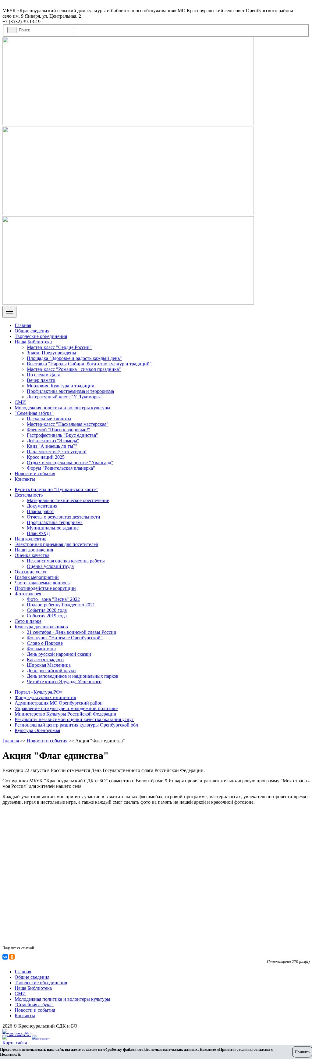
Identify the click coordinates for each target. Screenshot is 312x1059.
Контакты (25, 479)
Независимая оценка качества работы (66, 560)
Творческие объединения (41, 336)
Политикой (10, 1054)
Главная (23, 325)
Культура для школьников (41, 626)
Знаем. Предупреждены (51, 352)
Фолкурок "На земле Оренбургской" (65, 637)
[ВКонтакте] (5, 957)
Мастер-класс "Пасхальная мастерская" (67, 424)
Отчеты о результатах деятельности (63, 516)
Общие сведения (32, 330)
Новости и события (35, 473)
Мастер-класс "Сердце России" (59, 347)
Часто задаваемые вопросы (43, 582)
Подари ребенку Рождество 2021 (61, 604)
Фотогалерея (28, 593)
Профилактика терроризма (55, 522)
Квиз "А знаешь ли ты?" (52, 446)
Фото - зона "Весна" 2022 (53, 599)
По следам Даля (43, 374)
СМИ (20, 402)
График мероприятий (37, 577)
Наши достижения (34, 549)
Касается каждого (45, 659)
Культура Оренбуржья (37, 730)
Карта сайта (14, 1042)
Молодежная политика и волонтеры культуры (62, 407)
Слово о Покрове (45, 643)
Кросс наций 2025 (46, 457)
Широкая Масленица (49, 665)
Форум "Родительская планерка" (61, 468)
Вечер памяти (41, 380)
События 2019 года (47, 615)
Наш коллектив (31, 538)
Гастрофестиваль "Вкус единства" (62, 435)
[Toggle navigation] (9, 312)
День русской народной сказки (59, 654)
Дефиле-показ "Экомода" (53, 440)
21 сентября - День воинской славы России (71, 632)
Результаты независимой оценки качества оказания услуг (74, 719)
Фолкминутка (41, 648)
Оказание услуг (31, 571)
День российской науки (51, 670)
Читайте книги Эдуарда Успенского (64, 681)
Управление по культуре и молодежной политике (66, 708)
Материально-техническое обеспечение (68, 500)
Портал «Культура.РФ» (38, 692)
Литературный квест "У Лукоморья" (65, 396)
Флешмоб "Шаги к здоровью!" (58, 429)
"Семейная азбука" (34, 413)
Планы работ (40, 511)
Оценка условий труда (50, 566)
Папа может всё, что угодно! (57, 451)
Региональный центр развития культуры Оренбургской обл (76, 724)
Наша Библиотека (33, 341)
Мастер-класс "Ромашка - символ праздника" (74, 369)
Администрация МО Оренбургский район (59, 702)
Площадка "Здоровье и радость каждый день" (74, 358)
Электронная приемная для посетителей (56, 544)
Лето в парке (28, 621)
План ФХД (38, 533)
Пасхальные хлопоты (49, 418)
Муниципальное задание (53, 527)
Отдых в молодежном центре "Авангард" (70, 462)
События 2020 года (47, 610)
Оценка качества (32, 555)
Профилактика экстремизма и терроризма (70, 391)
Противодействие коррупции (45, 588)
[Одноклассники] (12, 957)
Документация (42, 505)
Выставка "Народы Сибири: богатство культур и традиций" (89, 363)
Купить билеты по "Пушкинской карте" (56, 489)
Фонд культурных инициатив (45, 697)
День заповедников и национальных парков (73, 676)
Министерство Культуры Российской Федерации (65, 713)
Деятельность (29, 494)
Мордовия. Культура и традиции (60, 385)
